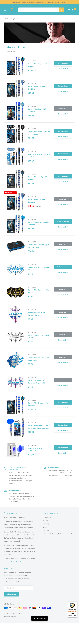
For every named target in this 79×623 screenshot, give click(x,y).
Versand (46, 520)
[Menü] (75, 603)
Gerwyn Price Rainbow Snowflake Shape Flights (37, 381)
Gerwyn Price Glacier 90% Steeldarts (37, 110)
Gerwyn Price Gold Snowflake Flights (38, 291)
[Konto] (69, 10)
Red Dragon (32, 61)
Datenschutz (47, 530)
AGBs (45, 527)
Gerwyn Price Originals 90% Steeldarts (38, 65)
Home (6, 19)
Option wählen (63, 63)
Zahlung (46, 524)
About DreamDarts (17, 562)
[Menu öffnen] (5, 10)
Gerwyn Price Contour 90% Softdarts (37, 200)
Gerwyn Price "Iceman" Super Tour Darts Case (38, 246)
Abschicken (11, 594)
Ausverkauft (63, 108)
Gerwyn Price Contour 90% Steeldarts (37, 87)
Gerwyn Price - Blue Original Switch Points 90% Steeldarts (38, 426)
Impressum (47, 517)
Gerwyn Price (14, 19)
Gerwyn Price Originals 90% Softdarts (38, 404)
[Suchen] (61, 10)
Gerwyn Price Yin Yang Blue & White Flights (38, 359)
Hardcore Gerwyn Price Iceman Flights (39, 268)
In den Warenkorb (63, 221)
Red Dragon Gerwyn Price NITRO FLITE (37, 449)
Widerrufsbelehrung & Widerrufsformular (58, 534)
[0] (73, 10)
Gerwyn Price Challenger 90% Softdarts (38, 223)
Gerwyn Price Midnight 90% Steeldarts (38, 178)
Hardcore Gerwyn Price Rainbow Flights (36, 313)
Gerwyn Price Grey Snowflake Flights (38, 336)
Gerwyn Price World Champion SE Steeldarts (39, 133)
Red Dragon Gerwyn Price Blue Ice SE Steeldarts (39, 155)
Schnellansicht (63, 69)
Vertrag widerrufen (39, 618)
